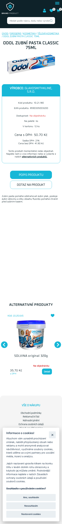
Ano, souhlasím (31, 497)
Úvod (5, 33)
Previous (2, 343)
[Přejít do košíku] (58, 12)
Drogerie (15, 33)
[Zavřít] (52, 434)
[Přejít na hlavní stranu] (10, 13)
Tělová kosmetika (48, 33)
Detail (47, 371)
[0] (51, 12)
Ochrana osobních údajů (31, 424)
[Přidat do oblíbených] (52, 315)
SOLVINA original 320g (31, 355)
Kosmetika (29, 33)
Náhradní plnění (31, 420)
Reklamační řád (31, 417)
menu (57, 3)
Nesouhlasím (31, 505)
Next (56, 343)
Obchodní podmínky (31, 413)
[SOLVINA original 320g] (31, 335)
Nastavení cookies (31, 514)
